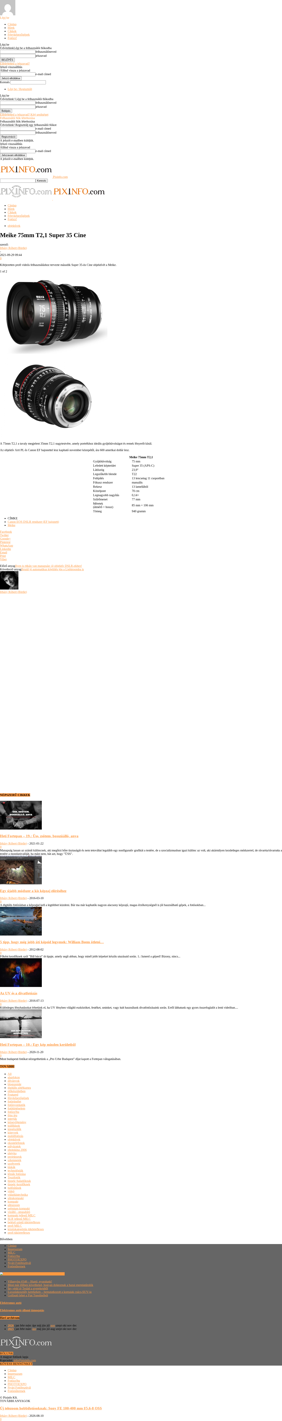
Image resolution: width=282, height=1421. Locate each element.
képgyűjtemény (17, 1122)
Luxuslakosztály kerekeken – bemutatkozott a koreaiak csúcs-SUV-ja (50, 1292)
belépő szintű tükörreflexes (24, 1222)
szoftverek (14, 1163)
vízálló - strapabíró (19, 1212)
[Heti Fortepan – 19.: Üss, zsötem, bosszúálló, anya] (21, 828)
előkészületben (17, 1091)
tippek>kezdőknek (19, 1184)
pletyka (12, 1153)
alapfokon (14, 1077)
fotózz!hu (13, 1111)
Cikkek (12, 31)
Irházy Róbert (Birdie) (13, 248)
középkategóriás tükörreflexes (26, 1229)
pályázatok (14, 1146)
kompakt (13, 1201)
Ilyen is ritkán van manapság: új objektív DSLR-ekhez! (48, 565)
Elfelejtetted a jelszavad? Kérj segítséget (24, 114)
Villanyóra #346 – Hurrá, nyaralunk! (30, 1281)
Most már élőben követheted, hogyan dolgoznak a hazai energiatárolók (50, 1285)
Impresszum (15, 1249)
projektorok (15, 1156)
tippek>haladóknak (19, 1181)
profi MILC (15, 1225)
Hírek (11, 27)
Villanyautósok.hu (53, 1273)
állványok (14, 1080)
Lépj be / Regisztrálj (20, 89)
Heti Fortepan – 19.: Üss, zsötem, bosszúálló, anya (39, 836)
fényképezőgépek (18, 1098)
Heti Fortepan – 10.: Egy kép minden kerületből (38, 1045)
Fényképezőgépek (19, 34)
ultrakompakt (16, 1198)
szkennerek (14, 1160)
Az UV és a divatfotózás (18, 993)
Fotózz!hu (14, 1256)
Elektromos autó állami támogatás (22, 1310)
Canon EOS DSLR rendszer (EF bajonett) (33, 521)
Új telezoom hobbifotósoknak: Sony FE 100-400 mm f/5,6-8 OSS (51, 1408)
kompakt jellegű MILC (21, 1215)
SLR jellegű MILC (19, 1218)
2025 (11, 1329)
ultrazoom (14, 1205)
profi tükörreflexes (19, 1232)
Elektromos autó (10, 1302)
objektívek (14, 225)
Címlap (12, 24)
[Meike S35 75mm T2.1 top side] (53, 352)
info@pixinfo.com (25, 1360)
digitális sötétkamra (19, 1087)
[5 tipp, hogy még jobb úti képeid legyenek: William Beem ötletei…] (21, 934)
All (10, 1074)
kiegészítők (14, 1129)
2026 (11, 1325)
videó (11, 1191)
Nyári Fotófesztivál (19, 1263)
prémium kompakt (19, 1208)
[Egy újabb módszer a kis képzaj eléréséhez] (21, 883)
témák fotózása (17, 1174)
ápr (34, 1329)
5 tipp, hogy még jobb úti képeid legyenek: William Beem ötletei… (52, 942)
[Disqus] (141, 642)
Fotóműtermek (16, 1266)
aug (52, 1325)
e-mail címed (43, 74)
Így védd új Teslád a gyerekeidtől (28, 1288)
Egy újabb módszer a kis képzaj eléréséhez (33, 891)
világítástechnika (18, 1194)
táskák (11, 1167)
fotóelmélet (14, 1101)
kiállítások (14, 1125)
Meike (11, 525)
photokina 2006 (17, 1149)
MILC (11, 1252)
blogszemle (14, 1084)
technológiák (15, 1170)
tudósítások (14, 1187)
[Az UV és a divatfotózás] (21, 986)
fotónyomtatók (16, 1105)
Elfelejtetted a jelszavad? (15, 63)
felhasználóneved (45, 51)
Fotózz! (12, 38)
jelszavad (41, 55)
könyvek (13, 1132)
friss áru (12, 1115)
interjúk (12, 1118)
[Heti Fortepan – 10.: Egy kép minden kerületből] (21, 1037)
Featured (13, 1094)
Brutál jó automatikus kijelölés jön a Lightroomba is (52, 569)
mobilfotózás (15, 1136)
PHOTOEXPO (17, 1259)
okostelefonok (16, 1143)
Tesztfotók (14, 1177)
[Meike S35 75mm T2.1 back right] (53, 437)
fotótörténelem (16, 1108)
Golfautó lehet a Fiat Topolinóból (28, 1295)
